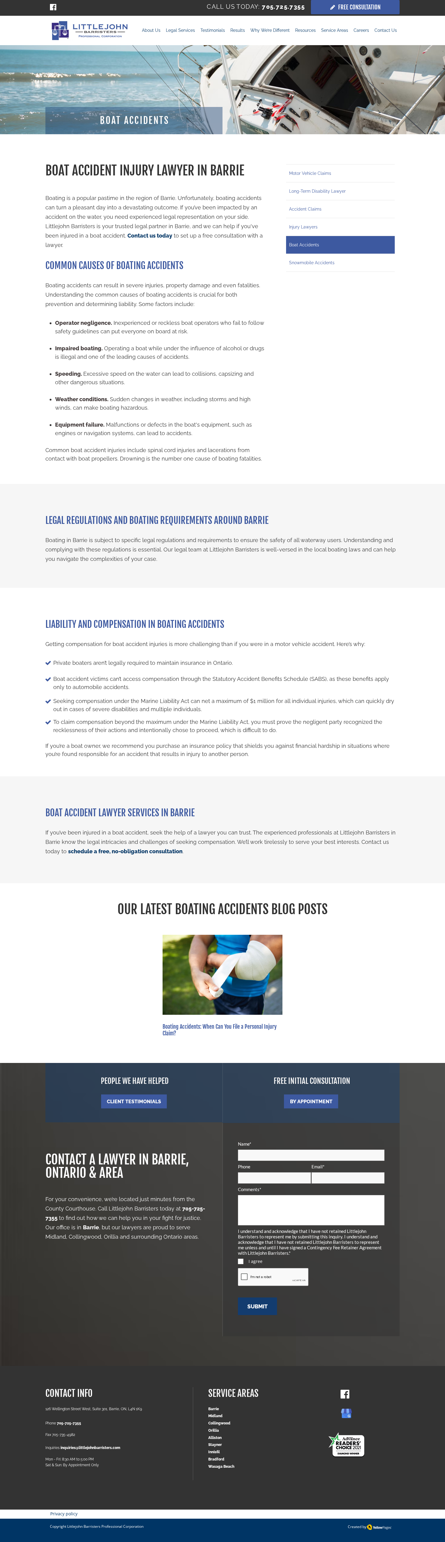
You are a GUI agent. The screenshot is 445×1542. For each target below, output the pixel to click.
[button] (238, 31)
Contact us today (149, 235)
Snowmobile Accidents (312, 262)
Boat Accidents (304, 244)
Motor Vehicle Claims (310, 173)
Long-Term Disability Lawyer (317, 191)
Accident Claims (305, 209)
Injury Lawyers (303, 227)
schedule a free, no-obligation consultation (125, 851)
